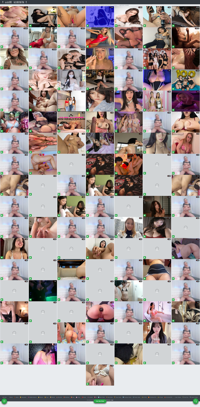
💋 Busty (84, 397)
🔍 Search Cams (194, 397)
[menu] (4, 401)
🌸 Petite (78, 397)
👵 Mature (40, 397)
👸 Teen (47, 397)
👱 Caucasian (23, 397)
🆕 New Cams (101, 397)
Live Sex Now (100, 401)
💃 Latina (16, 397)
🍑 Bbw (72, 397)
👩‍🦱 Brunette (59, 397)
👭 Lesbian (90, 397)
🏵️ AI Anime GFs (152, 397)
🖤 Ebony (10, 397)
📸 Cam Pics (185, 397)
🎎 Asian (4, 397)
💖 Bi (95, 397)
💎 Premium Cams (127, 397)
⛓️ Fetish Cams (136, 397)
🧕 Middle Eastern (32, 397)
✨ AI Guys (160, 397)
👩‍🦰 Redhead (66, 397)
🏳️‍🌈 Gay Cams (109, 397)
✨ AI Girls (144, 397)
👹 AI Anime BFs (168, 397)
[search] (195, 401)
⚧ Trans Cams (117, 397)
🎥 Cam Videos (177, 397)
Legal (112, 400)
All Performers (107, 400)
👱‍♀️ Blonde (52, 397)
